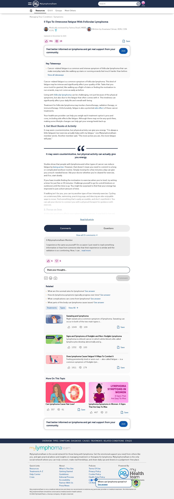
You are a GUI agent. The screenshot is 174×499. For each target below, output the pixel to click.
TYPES (55, 441)
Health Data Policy (97, 477)
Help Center (35, 474)
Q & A (50, 11)
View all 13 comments (86, 235)
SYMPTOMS (65, 441)
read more (86, 251)
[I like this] (46, 41)
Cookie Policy (95, 474)
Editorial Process (66, 477)
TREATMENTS (96, 441)
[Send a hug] (56, 261)
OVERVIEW (47, 441)
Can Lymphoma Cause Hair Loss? (60, 404)
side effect (99, 108)
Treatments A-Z (36, 471)
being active (58, 167)
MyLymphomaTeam (48, 4)
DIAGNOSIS (76, 441)
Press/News (64, 486)
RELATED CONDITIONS (114, 441)
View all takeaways (56, 75)
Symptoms (58, 17)
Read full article (87, 220)
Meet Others (70, 11)
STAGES (128, 441)
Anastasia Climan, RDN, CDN (114, 29)
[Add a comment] (56, 41)
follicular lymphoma (62, 95)
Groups (58, 11)
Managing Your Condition (41, 17)
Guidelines (64, 474)
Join (143, 5)
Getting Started (66, 471)
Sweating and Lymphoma (77, 316)
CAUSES (86, 441)
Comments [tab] (65, 228)
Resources (40, 11)
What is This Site (66, 469)
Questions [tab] (109, 228)
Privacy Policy (95, 471)
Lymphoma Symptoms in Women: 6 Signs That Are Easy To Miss (107, 405)
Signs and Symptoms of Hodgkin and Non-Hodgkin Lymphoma (94, 336)
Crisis (32, 477)
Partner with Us (66, 483)
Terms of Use (94, 469)
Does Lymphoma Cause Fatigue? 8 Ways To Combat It (90, 356)
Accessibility (64, 480)
